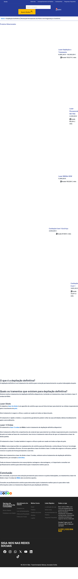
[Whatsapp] (8, 493)
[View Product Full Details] (28, 54)
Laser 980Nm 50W (65, 176)
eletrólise (21, 457)
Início (3, 18)
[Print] (11, 493)
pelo (15, 408)
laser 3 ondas (14, 427)
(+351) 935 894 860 (65, 530)
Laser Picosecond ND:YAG (73, 111)
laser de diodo (13, 406)
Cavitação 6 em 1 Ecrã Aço (58, 228)
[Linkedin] (6, 493)
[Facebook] (1, 493)
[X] (3, 493)
